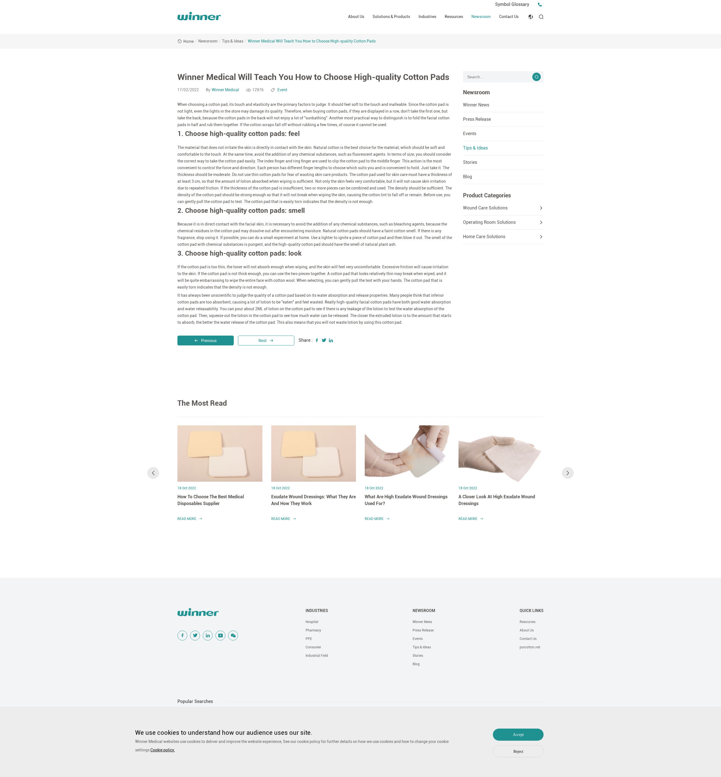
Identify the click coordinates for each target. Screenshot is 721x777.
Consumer (313, 647)
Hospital (312, 622)
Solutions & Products (391, 16)
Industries (427, 16)
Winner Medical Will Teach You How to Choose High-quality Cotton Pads (312, 41)
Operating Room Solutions (489, 222)
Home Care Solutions (484, 236)
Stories (470, 162)
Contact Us (509, 16)
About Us (356, 16)
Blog (467, 176)
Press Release (477, 119)
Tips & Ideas (232, 41)
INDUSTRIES (317, 610)
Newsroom (481, 16)
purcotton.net (530, 647)
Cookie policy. (162, 750)
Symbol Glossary (512, 4)
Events (469, 133)
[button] (153, 473)
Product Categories (487, 195)
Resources (454, 16)
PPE (309, 639)
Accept (518, 735)
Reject (518, 751)
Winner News (476, 105)
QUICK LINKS (532, 610)
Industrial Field (317, 656)
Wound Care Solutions (485, 208)
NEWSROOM (424, 610)
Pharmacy (313, 630)
